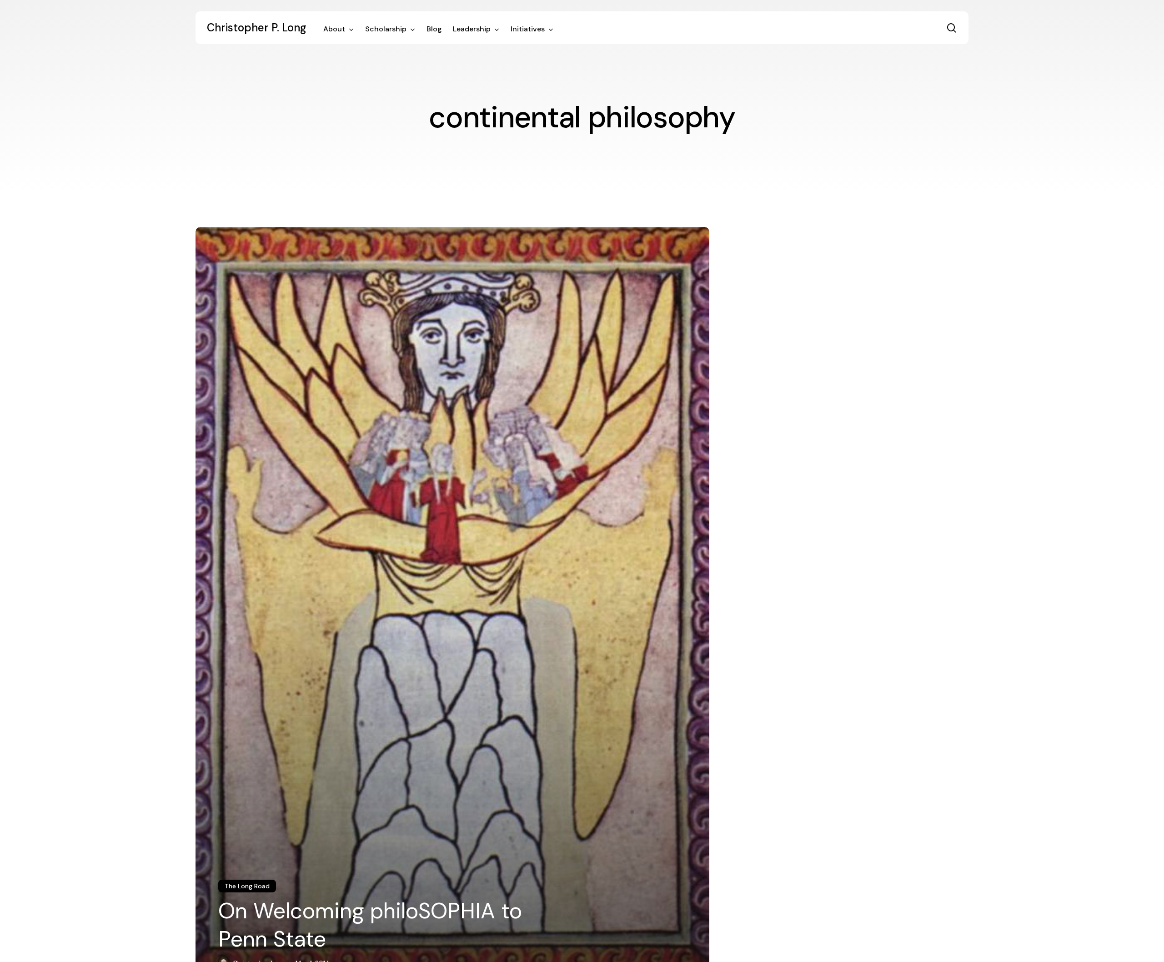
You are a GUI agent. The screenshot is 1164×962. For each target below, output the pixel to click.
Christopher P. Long (256, 27)
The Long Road (247, 886)
